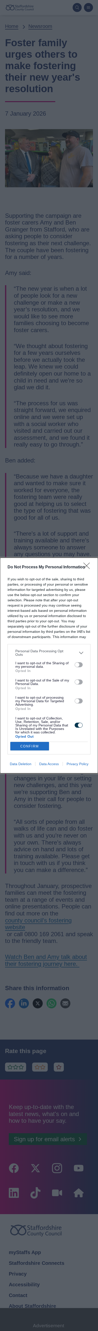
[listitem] (49, 652)
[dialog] (49, 665)
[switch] (79, 664)
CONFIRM (29, 746)
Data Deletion (20, 764)
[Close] (88, 567)
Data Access (49, 764)
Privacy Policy (77, 764)
